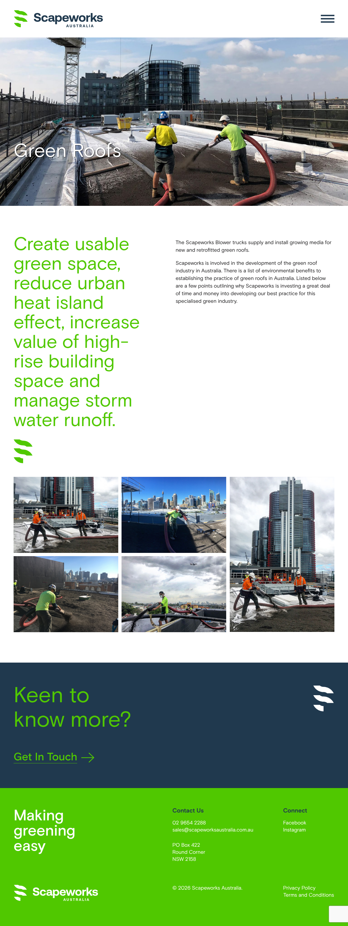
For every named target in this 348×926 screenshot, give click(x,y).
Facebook (294, 822)
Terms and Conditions (309, 895)
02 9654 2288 (189, 822)
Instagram (294, 829)
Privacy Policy (299, 887)
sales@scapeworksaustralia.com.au (212, 829)
